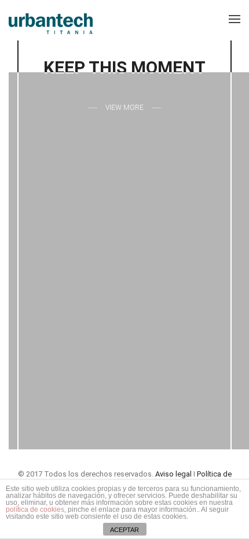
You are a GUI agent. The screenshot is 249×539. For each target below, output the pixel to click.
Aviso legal (173, 474)
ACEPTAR (124, 529)
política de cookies (35, 509)
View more (124, 108)
